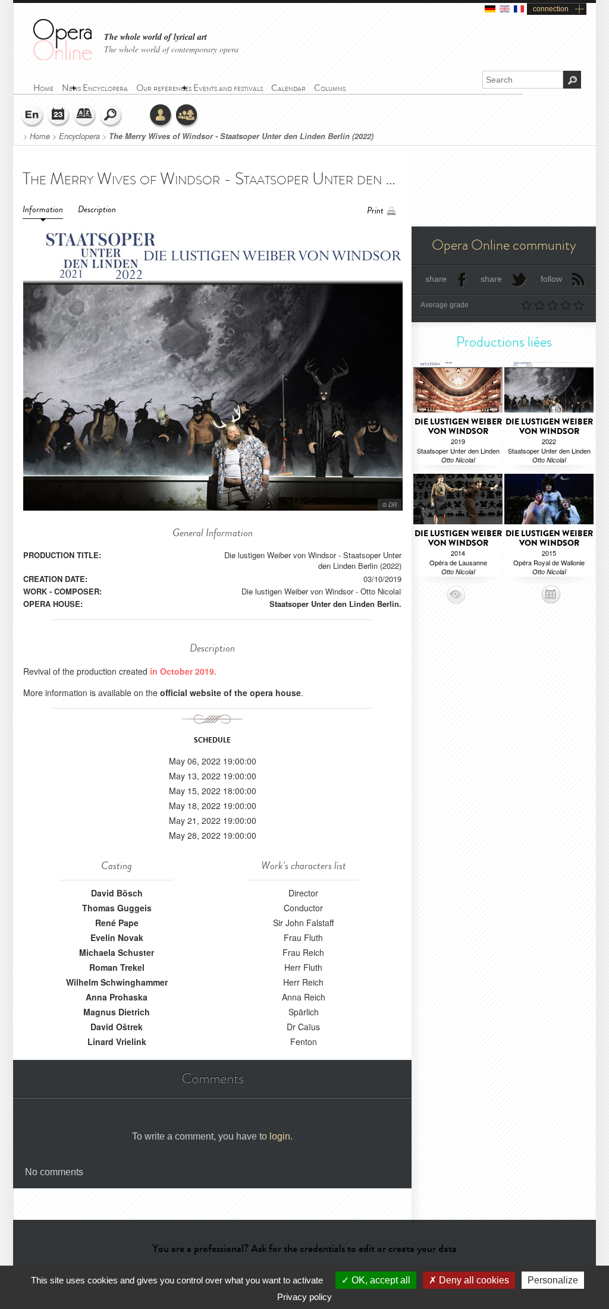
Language (33, 116)
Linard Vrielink (116, 1041)
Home (40, 136)
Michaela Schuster (116, 952)
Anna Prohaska (116, 997)
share (436, 279)
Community (187, 116)
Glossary (85, 116)
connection (551, 9)
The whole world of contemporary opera (171, 49)
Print (375, 210)
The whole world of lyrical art (155, 37)
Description (97, 209)
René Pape (117, 923)
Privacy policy (304, 1297)
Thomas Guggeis (117, 908)
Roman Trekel (117, 967)
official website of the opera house (230, 692)
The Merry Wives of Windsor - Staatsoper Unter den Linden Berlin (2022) (241, 136)
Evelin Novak (116, 937)
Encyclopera (79, 136)
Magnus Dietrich (116, 1012)
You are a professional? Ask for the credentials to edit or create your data (304, 1248)
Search (111, 116)
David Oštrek (116, 1027)
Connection (161, 116)
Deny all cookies (473, 1280)
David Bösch (117, 893)
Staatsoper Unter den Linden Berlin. (335, 603)
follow (551, 279)
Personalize (553, 1280)
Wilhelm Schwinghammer (117, 982)
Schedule (59, 116)
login (279, 1136)
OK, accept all (379, 1280)
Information (43, 209)
